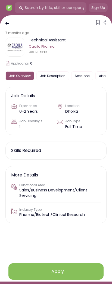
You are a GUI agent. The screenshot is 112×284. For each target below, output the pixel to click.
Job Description (53, 76)
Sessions (82, 76)
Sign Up (98, 7)
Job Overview (20, 76)
